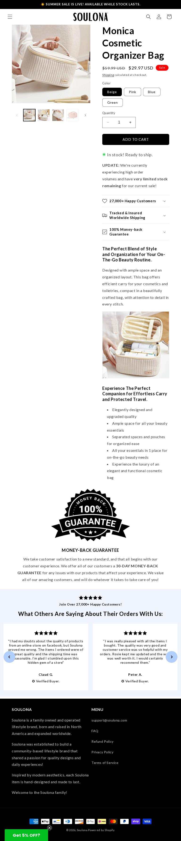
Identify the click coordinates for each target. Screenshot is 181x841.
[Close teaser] (49, 827)
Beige (112, 92)
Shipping (108, 75)
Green (112, 102)
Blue (152, 92)
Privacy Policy (102, 752)
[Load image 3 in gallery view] (58, 115)
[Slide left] (17, 115)
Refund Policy (102, 741)
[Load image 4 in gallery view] (72, 115)
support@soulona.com (109, 720)
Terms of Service (105, 763)
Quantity (108, 113)
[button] (10, 17)
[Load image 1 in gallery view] (29, 115)
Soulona (82, 830)
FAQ (95, 731)
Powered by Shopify (101, 830)
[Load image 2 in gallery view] (44, 115)
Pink (132, 92)
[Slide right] (85, 115)
